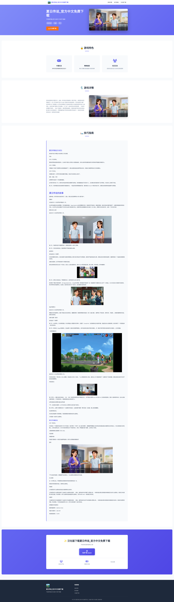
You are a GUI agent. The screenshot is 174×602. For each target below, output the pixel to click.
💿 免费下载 (53, 28)
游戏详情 (110, 2)
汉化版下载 (123, 2)
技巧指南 (116, 2)
